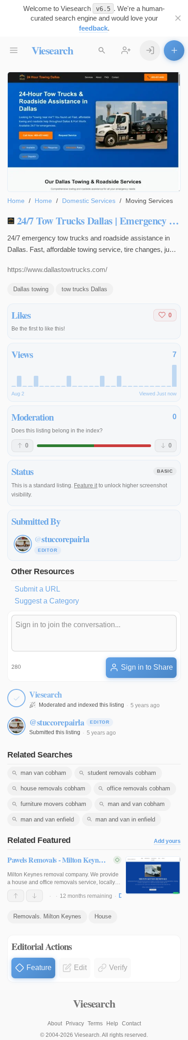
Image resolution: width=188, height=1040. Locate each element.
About (54, 1023)
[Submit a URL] (174, 50)
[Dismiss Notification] (177, 18)
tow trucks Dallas (84, 289)
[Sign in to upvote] (15, 896)
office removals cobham (138, 788)
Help (112, 1023)
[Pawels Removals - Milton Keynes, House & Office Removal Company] (153, 875)
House (102, 916)
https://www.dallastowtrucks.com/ (57, 269)
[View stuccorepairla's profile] (16, 726)
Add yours (167, 841)
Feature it (85, 485)
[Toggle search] (102, 50)
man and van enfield (47, 819)
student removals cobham (122, 772)
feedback (93, 28)
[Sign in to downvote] (34, 896)
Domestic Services (88, 200)
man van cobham (43, 772)
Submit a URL (37, 589)
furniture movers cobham (53, 803)
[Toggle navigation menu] (14, 50)
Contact (131, 1023)
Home (16, 200)
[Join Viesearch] (126, 50)
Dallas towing (30, 289)
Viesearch (52, 50)
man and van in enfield (125, 819)
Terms (95, 1023)
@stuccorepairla (56, 722)
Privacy (75, 1023)
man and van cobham (136, 803)
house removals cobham (53, 788)
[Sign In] (150, 50)
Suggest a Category (47, 601)
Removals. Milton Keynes (47, 916)
